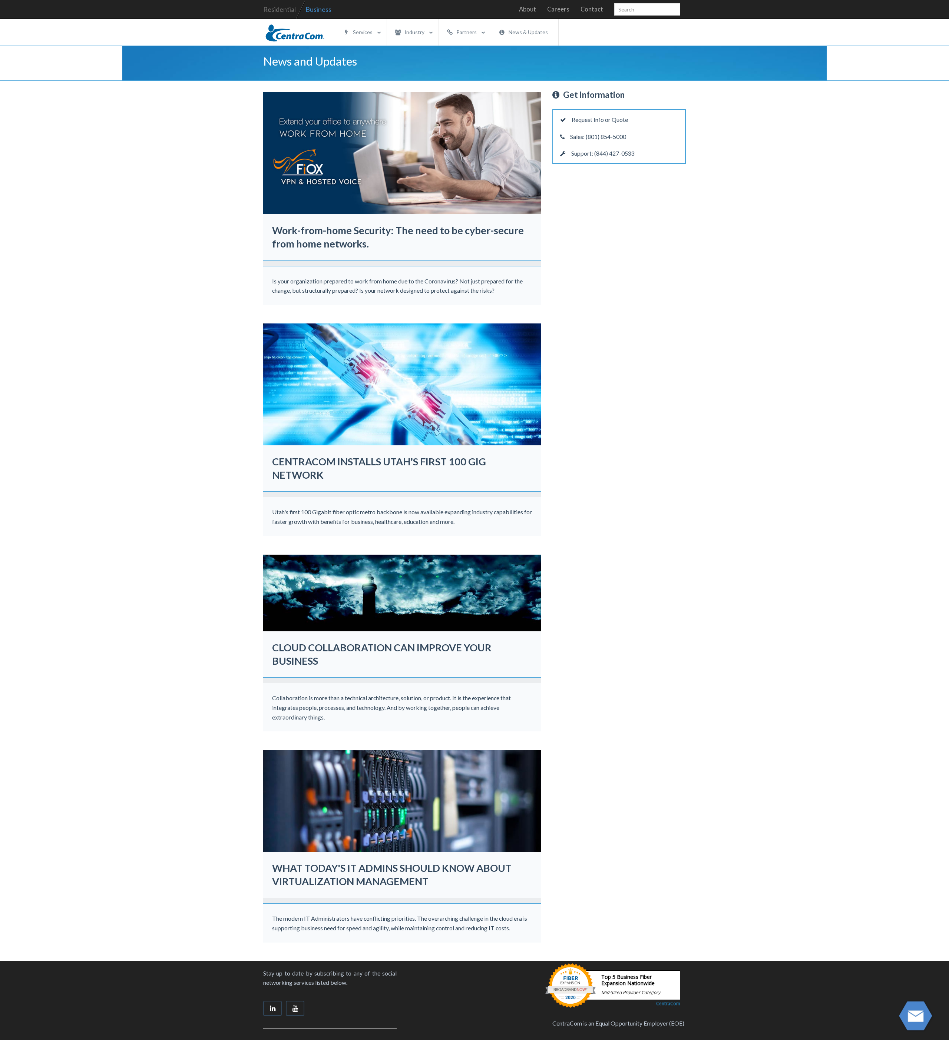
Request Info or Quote (599, 119)
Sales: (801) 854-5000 (597, 136)
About (527, 9)
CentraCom (668, 1003)
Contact (592, 9)
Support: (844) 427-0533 (602, 153)
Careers (558, 9)
